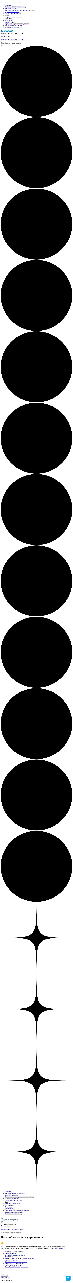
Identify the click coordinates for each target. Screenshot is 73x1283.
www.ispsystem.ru (6, 1277)
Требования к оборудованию (14, 1251)
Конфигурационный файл (13, 1265)
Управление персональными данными (17, 24)
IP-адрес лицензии (11, 1253)
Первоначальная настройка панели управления (20, 1258)
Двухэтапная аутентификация (14, 1263)
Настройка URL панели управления (16, 1267)
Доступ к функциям (11, 1260)
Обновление (9, 1257)
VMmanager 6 (60, 1248)
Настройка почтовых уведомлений (16, 1262)
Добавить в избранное (10, 1220)
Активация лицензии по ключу (15, 1255)
